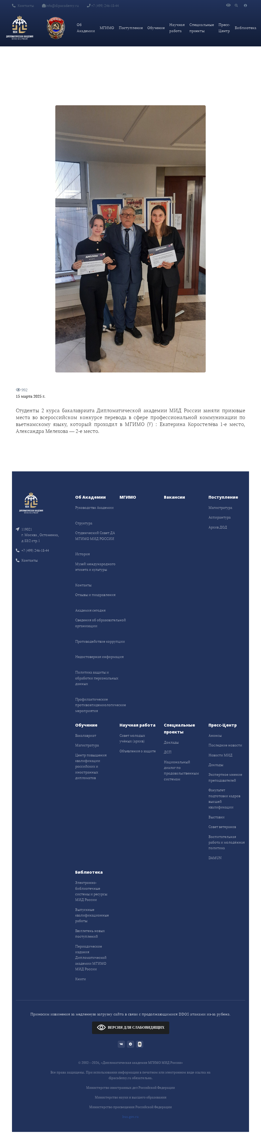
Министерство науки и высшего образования (130, 1097)
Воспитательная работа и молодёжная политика (226, 842)
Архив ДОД (217, 527)
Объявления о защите (138, 751)
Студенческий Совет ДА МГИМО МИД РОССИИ (95, 535)
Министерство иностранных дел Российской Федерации (130, 1088)
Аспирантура (219, 517)
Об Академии (86, 27)
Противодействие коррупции (100, 641)
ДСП (168, 752)
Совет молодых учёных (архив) (132, 738)
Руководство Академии (94, 507)
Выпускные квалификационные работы (92, 915)
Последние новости (225, 745)
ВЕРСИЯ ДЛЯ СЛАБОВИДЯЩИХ (136, 1027)
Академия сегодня (90, 610)
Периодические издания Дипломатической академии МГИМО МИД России (91, 958)
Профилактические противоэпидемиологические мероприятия (100, 705)
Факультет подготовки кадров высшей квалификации (224, 799)
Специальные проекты (201, 27)
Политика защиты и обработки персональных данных (96, 678)
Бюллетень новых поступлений (90, 933)
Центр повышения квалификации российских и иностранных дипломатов (91, 767)
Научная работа (177, 27)
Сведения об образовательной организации (100, 622)
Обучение (156, 27)
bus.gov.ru (130, 1117)
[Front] (31, 502)
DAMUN (214, 857)
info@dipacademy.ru (62, 5)
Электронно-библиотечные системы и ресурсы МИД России (91, 891)
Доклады (171, 742)
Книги (80, 979)
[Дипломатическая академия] (19, 27)
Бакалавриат (85, 735)
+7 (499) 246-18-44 (104, 5)
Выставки (216, 817)
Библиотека (245, 27)
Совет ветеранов (222, 826)
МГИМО (107, 27)
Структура (83, 523)
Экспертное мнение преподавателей (225, 777)
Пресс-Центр (224, 27)
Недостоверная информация (99, 656)
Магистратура (220, 507)
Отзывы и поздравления (95, 594)
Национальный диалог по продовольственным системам (181, 770)
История (82, 554)
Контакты (26, 5)
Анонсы (215, 735)
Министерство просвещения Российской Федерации (130, 1107)
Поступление (131, 27)
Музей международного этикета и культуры (95, 566)
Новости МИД (220, 755)
